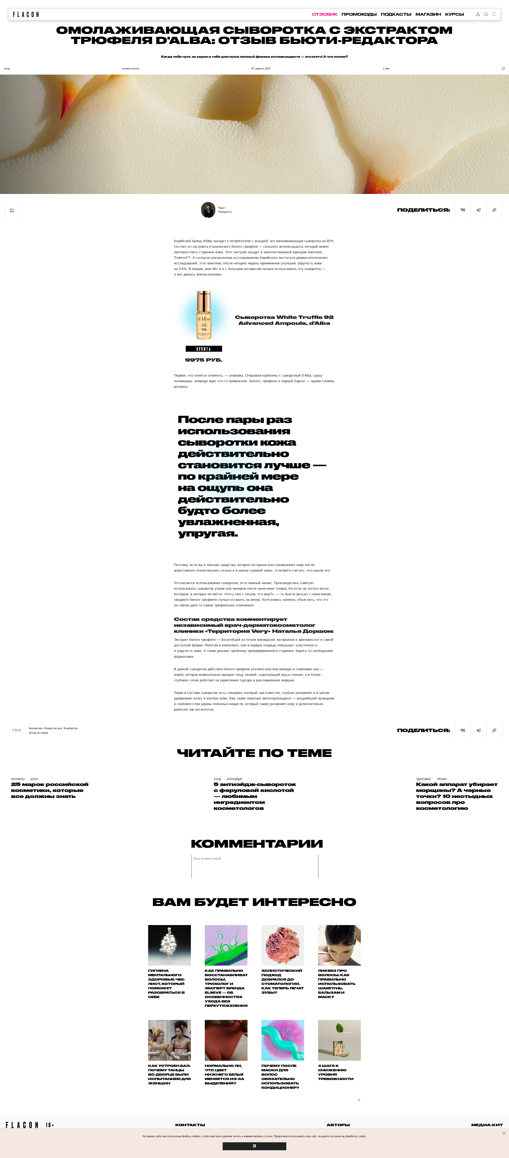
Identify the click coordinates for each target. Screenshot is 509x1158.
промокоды (359, 14)
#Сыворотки (71, 728)
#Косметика (36, 728)
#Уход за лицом (38, 732)
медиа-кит (487, 1125)
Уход (7, 68)
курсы (454, 14)
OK (254, 1146)
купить (203, 349)
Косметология (130, 68)
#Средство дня (53, 728)
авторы (338, 1125)
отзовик (324, 14)
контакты (190, 1125)
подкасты (396, 14)
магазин (428, 14)
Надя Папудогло (225, 209)
